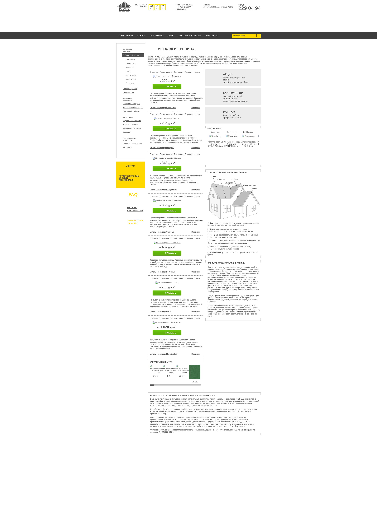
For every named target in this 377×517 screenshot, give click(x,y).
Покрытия (189, 72)
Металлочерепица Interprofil (162, 148)
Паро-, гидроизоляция (132, 143)
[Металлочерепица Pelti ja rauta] (167, 158)
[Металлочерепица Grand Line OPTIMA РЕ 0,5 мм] (215, 136)
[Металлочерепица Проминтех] (167, 76)
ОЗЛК (128, 71)
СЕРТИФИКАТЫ (135, 210)
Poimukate (130, 83)
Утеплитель (128, 147)
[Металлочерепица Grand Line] (167, 200)
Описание (154, 72)
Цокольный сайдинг (131, 111)
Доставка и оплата (190, 35)
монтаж (130, 166)
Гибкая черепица (130, 89)
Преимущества (166, 72)
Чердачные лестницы (132, 128)
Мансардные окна (130, 125)
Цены (171, 35)
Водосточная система (132, 121)
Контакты (212, 35)
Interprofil (129, 67)
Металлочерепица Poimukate (162, 272)
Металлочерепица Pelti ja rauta (163, 190)
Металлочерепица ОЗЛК (160, 312)
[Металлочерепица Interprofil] (167, 118)
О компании (126, 35)
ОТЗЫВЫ (132, 207)
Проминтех (130, 63)
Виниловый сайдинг (131, 104)
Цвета (197, 72)
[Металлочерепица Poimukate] (167, 243)
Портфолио (156, 35)
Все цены (195, 108)
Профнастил (128, 93)
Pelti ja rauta (131, 75)
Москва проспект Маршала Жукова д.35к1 (218, 6)
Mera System (131, 79)
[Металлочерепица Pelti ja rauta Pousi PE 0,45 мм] (248, 136)
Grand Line (130, 59)
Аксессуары (128, 117)
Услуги (141, 35)
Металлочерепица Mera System (163, 354)
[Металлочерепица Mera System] (167, 322)
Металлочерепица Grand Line (162, 232)
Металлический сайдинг (133, 108)
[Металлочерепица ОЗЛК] (167, 282)
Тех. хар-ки (178, 72)
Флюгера (126, 132)
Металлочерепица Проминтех (163, 108)
